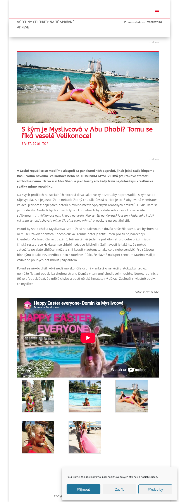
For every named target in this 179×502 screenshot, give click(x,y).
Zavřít (119, 489)
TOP (45, 144)
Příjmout (83, 489)
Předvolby (155, 489)
